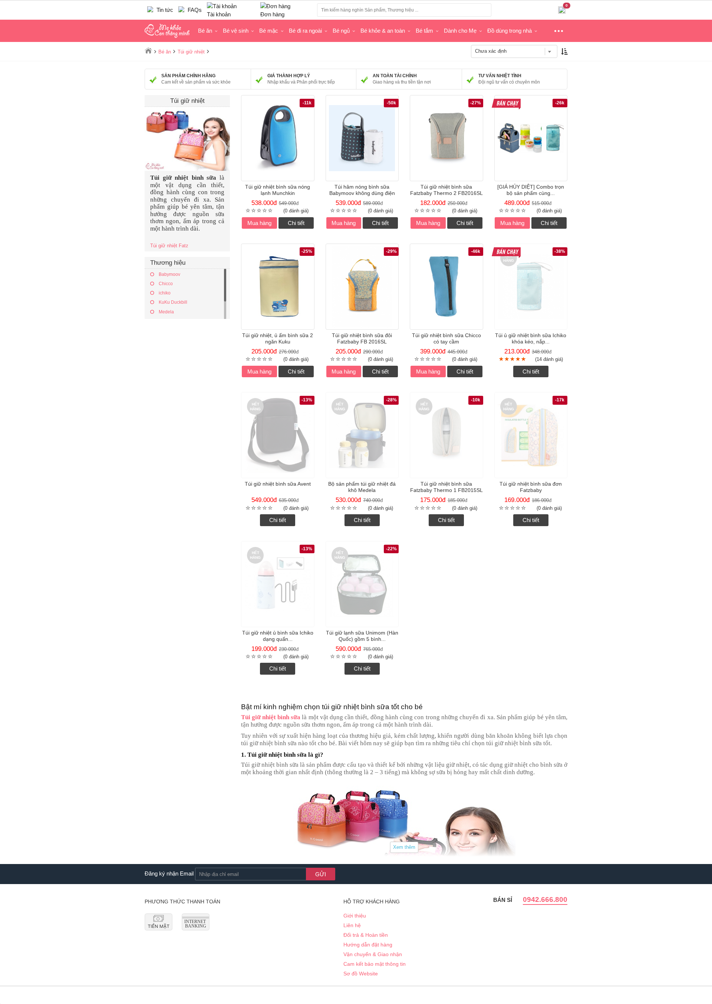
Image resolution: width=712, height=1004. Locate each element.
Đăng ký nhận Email (169, 873)
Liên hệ (352, 925)
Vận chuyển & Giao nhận (372, 954)
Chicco (165, 283)
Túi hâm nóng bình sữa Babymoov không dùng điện (362, 190)
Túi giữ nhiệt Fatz (169, 245)
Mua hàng (259, 223)
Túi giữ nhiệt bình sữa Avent (278, 484)
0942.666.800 (545, 899)
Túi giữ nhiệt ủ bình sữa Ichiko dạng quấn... (277, 636)
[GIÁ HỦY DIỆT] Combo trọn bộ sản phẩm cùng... (530, 190)
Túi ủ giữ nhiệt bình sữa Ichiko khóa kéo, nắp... (530, 338)
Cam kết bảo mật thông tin (374, 964)
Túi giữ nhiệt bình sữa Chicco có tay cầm (446, 338)
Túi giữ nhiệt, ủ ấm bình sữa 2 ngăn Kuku (277, 338)
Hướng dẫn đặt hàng (367, 945)
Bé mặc (268, 30)
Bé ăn (205, 30)
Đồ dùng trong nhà (509, 30)
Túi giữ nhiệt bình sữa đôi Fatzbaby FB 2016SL (362, 338)
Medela (166, 311)
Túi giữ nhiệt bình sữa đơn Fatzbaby (531, 487)
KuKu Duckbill (172, 302)
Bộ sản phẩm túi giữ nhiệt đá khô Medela (362, 487)
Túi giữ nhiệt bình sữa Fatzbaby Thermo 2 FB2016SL (446, 190)
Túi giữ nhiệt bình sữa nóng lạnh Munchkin (277, 190)
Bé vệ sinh (235, 30)
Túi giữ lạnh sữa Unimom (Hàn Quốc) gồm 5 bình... (362, 636)
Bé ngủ (341, 30)
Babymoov (169, 274)
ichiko (164, 293)
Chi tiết (296, 223)
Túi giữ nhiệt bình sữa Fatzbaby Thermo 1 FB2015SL (446, 487)
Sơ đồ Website (360, 974)
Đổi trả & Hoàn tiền (365, 935)
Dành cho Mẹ (460, 30)
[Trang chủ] (148, 50)
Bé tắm (424, 30)
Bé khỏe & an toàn (382, 30)
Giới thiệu (354, 916)
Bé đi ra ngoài (305, 30)
